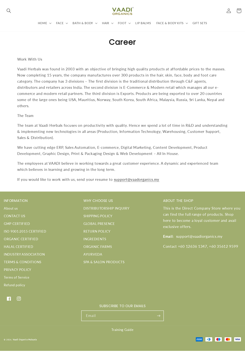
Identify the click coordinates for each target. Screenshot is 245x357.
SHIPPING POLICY (98, 216)
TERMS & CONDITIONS (22, 262)
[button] (9, 11)
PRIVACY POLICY (17, 270)
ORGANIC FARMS (97, 247)
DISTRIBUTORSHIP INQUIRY (106, 208)
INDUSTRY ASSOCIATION (24, 254)
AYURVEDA (92, 254)
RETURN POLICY (96, 231)
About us (11, 208)
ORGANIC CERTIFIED (21, 239)
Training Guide (122, 330)
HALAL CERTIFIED (18, 247)
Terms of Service (16, 277)
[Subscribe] (159, 315)
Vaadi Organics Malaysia (25, 339)
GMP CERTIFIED (17, 224)
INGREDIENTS (94, 239)
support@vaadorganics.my (136, 179)
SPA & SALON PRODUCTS (103, 262)
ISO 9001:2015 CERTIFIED (25, 231)
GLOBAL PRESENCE (99, 224)
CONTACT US (14, 216)
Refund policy (14, 285)
